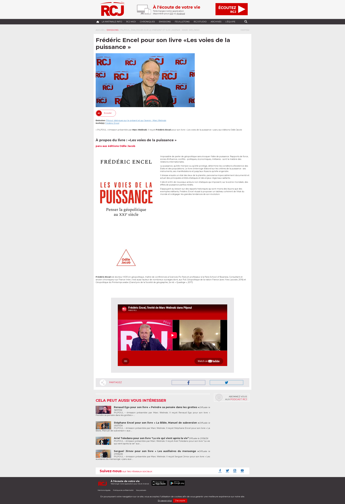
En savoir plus (165, 500)
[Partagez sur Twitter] (226, 382)
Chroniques (147, 21)
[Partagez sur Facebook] (188, 382)
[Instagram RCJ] (234, 470)
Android (181, 13)
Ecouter (108, 113)
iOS (171, 13)
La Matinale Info (112, 21)
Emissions (165, 21)
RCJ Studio (200, 21)
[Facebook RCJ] (219, 470)
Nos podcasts (141, 490)
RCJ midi (131, 21)
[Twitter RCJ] (227, 470)
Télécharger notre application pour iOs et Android (130, 482)
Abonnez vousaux (236, 398)
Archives (216, 21)
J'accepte (180, 500)
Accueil (100, 30)
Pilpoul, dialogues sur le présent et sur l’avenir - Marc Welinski (136, 120)
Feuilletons (182, 21)
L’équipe (230, 21)
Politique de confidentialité (123, 490)
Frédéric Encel (112, 123)
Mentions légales (104, 490)
